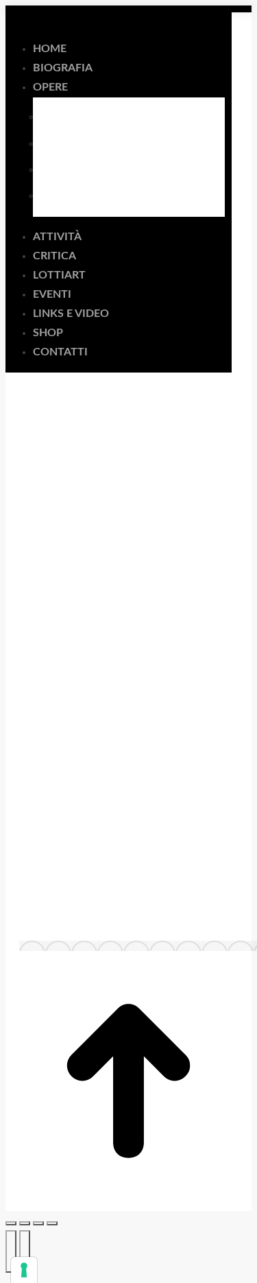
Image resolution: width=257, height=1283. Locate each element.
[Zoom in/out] (52, 1223)
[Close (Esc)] (10, 1223)
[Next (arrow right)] (24, 1251)
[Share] (24, 1223)
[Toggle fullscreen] (38, 1223)
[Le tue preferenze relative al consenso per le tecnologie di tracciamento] (24, 1270)
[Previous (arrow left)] (10, 1251)
